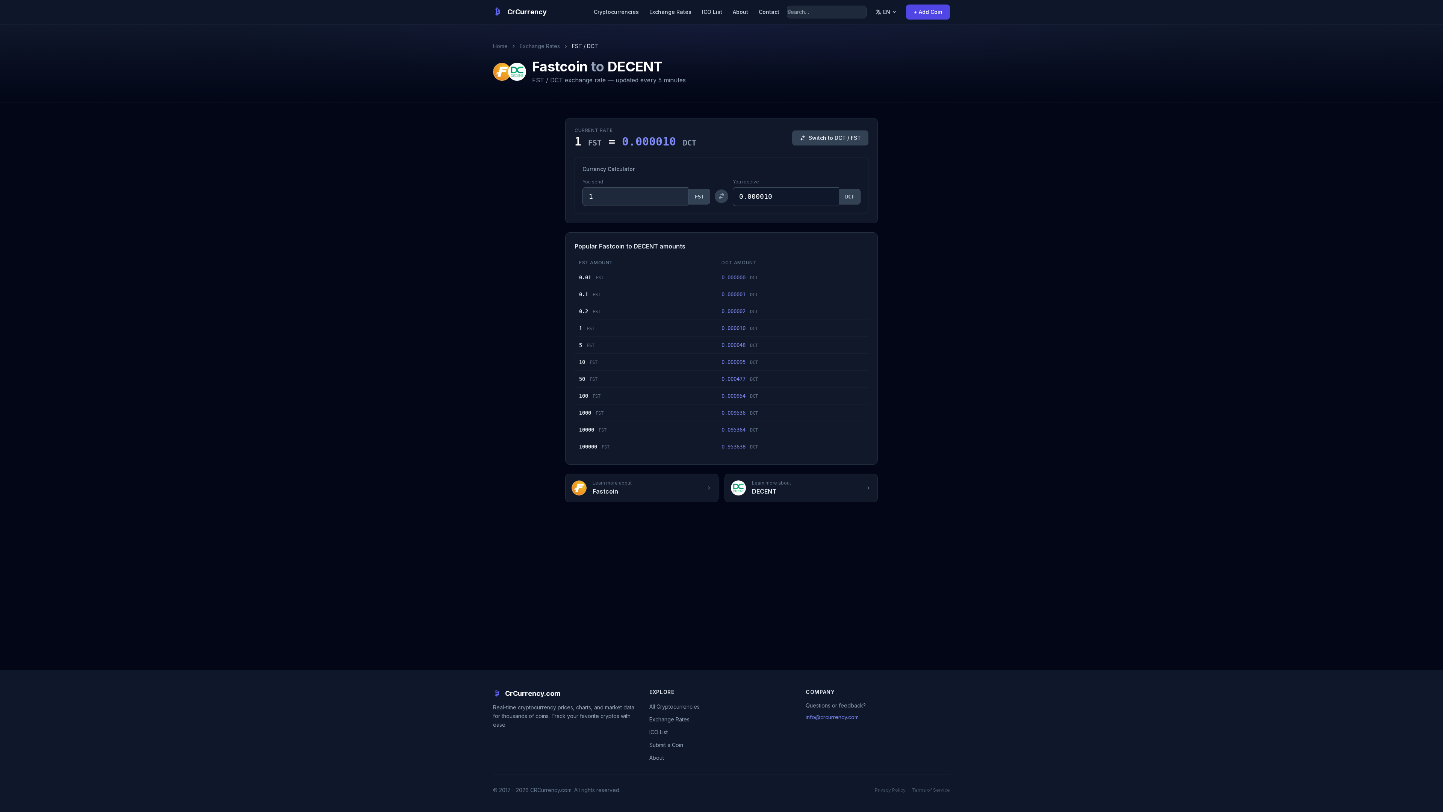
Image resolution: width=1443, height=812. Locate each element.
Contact (769, 12)
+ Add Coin (928, 12)
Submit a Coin (666, 745)
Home (500, 46)
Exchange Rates (670, 12)
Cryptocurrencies (616, 12)
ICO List (712, 12)
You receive (746, 182)
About (740, 12)
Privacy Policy (890, 790)
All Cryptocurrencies (674, 706)
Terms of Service (931, 790)
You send (592, 182)
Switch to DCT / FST (835, 138)
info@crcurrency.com (832, 717)
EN (886, 12)
